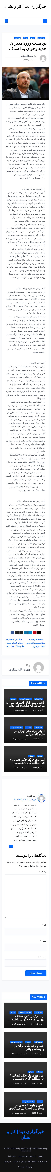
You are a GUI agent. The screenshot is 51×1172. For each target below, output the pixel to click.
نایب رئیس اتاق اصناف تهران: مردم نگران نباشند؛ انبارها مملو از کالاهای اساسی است (25, 706)
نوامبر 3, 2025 (37, 1083)
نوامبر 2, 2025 (37, 1113)
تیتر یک (25, 38)
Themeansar (26, 1151)
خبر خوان (7, 1161)
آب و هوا (33, 1156)
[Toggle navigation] (27, 21)
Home (40, 1156)
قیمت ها (21, 1167)
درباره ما (29, 1167)
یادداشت (17, 38)
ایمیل (43, 940)
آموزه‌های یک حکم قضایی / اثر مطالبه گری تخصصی (27, 761)
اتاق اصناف (41, 38)
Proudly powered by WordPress (17, 1148)
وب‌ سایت (42, 956)
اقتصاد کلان (38, 727)
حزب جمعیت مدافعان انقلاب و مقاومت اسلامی (30, 1161)
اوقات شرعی (23, 1156)
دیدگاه (42, 871)
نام (44, 925)
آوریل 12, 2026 (36, 1024)
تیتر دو (33, 38)
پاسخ (11, 846)
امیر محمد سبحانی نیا (20, 710)
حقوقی (31, 756)
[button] (8, 21)
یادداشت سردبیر (16, 727)
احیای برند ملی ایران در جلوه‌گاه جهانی (29, 732)
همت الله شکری (27, 56)
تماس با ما (12, 1156)
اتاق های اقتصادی (25, 699)
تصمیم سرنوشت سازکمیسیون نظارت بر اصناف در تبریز (35, 643)
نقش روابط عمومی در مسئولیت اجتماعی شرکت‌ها (26, 1106)
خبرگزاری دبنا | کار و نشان (25, 6)
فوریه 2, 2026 (37, 1054)
